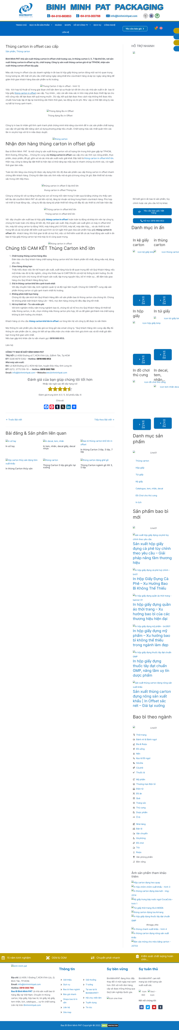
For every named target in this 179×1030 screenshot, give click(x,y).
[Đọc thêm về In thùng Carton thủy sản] (23, 461)
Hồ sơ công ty (81, 25)
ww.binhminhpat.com (56, 372)
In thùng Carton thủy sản (19, 468)
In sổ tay (10, 446)
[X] (63, 407)
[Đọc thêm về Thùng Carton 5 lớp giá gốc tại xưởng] (50, 460)
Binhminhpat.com (32, 1005)
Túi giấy (139, 474)
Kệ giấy (139, 481)
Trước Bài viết (14, 419)
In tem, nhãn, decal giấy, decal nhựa (59, 447)
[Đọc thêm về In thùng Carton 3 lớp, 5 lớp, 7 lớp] (98, 442)
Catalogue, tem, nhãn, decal (149, 488)
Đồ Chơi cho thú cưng (146, 495)
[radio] (50, 389)
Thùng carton (23, 51)
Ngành (58, 25)
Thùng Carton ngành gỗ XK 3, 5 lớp (97, 466)
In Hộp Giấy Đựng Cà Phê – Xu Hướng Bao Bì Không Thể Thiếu (151, 583)
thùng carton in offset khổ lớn (98, 158)
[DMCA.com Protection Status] (110, 1025)
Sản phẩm (10, 51)
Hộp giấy (140, 467)
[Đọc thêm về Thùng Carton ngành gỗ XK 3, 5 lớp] (95, 460)
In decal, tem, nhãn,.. (161, 375)
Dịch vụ (97, 25)
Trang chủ (21, 25)
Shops (68, 25)
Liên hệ (65, 32)
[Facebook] (46, 407)
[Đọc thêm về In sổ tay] (11, 441)
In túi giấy (162, 311)
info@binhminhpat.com (23, 372)
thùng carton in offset (25, 93)
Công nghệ (109, 25)
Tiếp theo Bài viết (104, 419)
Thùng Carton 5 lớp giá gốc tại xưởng (59, 466)
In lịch (139, 502)
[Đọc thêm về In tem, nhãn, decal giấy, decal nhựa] (53, 441)
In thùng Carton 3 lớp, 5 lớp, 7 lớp (97, 450)
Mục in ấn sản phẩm (40, 25)
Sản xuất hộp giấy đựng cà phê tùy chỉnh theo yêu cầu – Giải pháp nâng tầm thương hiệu (152, 553)
